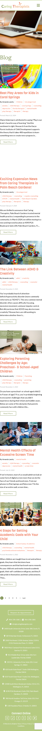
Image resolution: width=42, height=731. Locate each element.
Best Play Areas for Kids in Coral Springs (19, 95)
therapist (17, 111)
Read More (8, 142)
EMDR (4, 199)
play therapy (6, 111)
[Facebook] (18, 718)
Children (19, 102)
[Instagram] (24, 718)
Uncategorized (30, 102)
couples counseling (31, 196)
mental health (32, 108)
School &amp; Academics (25, 544)
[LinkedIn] (29, 718)
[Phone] (13, 718)
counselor (33, 282)
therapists (17, 201)
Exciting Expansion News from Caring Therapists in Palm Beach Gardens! (19, 183)
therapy (25, 111)
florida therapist (19, 108)
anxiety (5, 106)
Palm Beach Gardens (29, 199)
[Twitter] (35, 718)
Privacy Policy (27, 724)
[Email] (7, 718)
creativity (25, 278)
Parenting (28, 376)
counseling (37, 106)
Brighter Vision (16, 724)
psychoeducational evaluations (13, 550)
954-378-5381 (14, 620)
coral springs (26, 106)
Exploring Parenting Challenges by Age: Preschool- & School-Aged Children (19, 365)
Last (24, 598)
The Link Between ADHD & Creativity (19, 271)
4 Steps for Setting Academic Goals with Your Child (19, 534)
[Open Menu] (38, 5)
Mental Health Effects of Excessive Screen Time (18, 452)
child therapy (14, 106)
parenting (27, 380)
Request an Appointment (20, 613)
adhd (18, 278)
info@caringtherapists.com (22, 624)
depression (6, 108)
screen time (29, 466)
